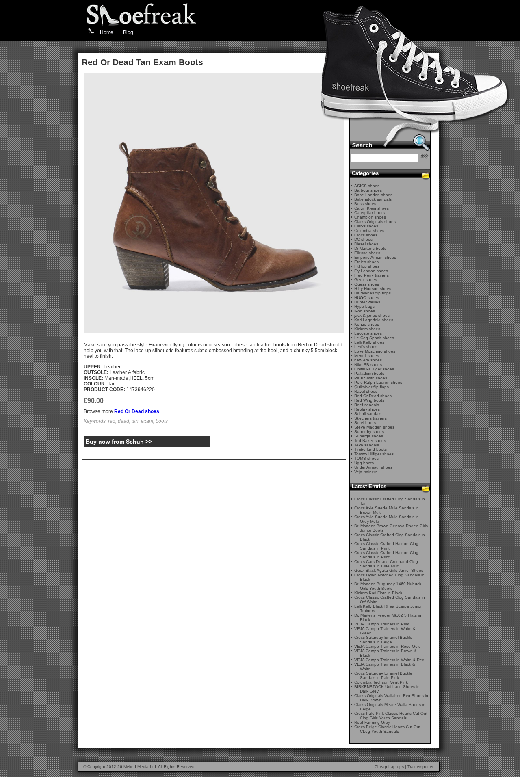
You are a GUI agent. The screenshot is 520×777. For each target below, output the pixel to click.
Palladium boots (369, 373)
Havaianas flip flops (372, 293)
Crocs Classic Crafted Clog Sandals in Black (389, 536)
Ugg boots (364, 463)
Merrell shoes (366, 355)
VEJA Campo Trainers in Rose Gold (387, 646)
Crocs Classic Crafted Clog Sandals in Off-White (389, 599)
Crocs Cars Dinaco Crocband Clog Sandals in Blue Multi (386, 563)
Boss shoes (365, 203)
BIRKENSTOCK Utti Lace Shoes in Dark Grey (387, 688)
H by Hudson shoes (372, 288)
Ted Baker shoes (370, 440)
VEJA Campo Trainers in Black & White (384, 666)
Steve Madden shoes (374, 427)
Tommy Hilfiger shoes (374, 454)
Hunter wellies (367, 302)
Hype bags (364, 306)
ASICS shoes (366, 186)
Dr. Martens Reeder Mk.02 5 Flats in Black (387, 617)
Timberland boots (370, 449)
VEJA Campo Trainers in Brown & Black (385, 653)
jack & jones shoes (372, 315)
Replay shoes (367, 409)
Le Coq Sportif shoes (374, 337)
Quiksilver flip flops (371, 387)
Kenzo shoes (366, 324)
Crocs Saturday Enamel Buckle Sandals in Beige (383, 639)
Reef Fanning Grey (372, 722)
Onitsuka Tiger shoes (374, 369)
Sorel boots (365, 422)
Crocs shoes (365, 235)
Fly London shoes (371, 270)
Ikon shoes (364, 311)
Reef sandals (366, 405)
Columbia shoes (369, 230)
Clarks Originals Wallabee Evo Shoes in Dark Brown (391, 697)
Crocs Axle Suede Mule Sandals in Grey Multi (386, 519)
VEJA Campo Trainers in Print (382, 624)
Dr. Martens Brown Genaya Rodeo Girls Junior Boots (391, 528)
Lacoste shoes (368, 333)
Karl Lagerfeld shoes (373, 320)
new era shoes (368, 360)
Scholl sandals (367, 413)
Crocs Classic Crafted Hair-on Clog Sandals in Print (386, 545)
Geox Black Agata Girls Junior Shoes (388, 570)
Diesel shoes (366, 244)
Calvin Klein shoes (371, 208)
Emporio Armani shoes (375, 257)
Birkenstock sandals (373, 199)
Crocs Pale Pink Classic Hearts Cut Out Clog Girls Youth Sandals (390, 715)
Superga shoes (368, 436)
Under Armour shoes (373, 467)
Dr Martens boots (370, 248)
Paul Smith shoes (370, 378)
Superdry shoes (369, 431)
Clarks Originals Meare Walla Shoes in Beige (389, 706)
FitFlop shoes (366, 266)
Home (106, 32)
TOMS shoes (366, 458)
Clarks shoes (366, 226)
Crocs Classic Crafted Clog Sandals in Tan (389, 501)
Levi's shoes (365, 346)
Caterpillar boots (369, 212)
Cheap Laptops (389, 766)
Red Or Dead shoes (136, 411)
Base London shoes (373, 195)
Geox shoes (365, 279)
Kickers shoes (367, 329)
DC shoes (363, 239)
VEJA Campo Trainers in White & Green (385, 630)
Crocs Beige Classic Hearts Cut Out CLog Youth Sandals (387, 729)
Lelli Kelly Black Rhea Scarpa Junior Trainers (388, 608)
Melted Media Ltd (140, 766)
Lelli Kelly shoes (369, 342)
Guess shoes (366, 284)
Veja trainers (365, 472)
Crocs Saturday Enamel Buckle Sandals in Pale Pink (383, 675)
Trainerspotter (420, 766)
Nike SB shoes (368, 364)
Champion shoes (370, 217)
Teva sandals (366, 445)
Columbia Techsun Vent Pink (381, 682)
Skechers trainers (370, 418)
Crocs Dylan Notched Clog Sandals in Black (389, 577)
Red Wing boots (369, 400)
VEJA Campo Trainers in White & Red (389, 660)
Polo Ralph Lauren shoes (378, 382)
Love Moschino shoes (374, 351)
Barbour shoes (368, 190)
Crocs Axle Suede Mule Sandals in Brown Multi (386, 510)
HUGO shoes (366, 297)
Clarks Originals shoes (375, 221)
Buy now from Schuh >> (119, 441)
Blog (128, 32)
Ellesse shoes (367, 253)
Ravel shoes (365, 391)
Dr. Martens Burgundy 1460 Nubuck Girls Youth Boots (387, 586)
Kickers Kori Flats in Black (378, 593)
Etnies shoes (366, 262)
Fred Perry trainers (371, 275)
